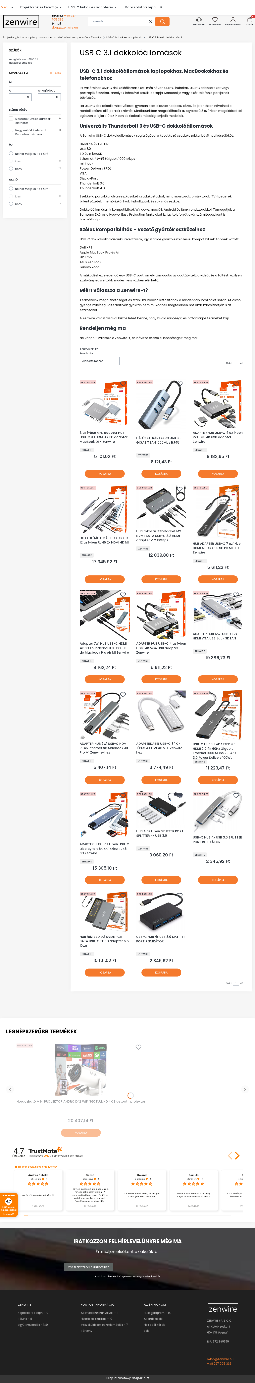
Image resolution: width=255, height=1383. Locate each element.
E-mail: (65, 26)
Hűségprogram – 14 (157, 1313)
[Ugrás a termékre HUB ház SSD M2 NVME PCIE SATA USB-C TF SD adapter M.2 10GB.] (105, 911)
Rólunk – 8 (25, 1319)
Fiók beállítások (154, 1325)
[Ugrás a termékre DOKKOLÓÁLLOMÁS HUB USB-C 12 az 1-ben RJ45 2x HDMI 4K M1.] (105, 509)
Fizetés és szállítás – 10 (96, 1319)
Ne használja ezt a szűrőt (32, 154)
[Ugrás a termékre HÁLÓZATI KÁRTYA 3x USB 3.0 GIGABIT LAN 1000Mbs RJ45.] (161, 406)
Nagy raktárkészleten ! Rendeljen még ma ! (30, 132)
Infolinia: (64, 18)
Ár (10, 91)
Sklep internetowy (126, 1378)
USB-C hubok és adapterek (124, 37)
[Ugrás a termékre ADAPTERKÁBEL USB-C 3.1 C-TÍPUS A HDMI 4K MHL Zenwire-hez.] (161, 715)
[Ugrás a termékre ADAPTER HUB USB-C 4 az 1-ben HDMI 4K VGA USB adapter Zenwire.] (161, 615)
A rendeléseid (153, 1319)
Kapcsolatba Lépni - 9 (33, 1313)
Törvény (86, 1331)
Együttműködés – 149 (33, 1325)
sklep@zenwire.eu (220, 1359)
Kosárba (105, 474)
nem (18, 169)
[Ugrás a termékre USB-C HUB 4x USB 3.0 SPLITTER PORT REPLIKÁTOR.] (218, 812)
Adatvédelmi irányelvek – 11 (99, 1313)
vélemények (63, 1155)
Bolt (146, 1331)
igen (18, 161)
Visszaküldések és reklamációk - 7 (104, 1325)
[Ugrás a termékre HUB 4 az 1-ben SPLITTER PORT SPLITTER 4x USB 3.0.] (161, 809)
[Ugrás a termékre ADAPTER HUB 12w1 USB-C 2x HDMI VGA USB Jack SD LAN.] (218, 610)
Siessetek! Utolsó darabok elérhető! (33, 121)
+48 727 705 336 (219, 1363)
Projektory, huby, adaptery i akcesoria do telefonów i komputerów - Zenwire (52, 37)
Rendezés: (87, 353)
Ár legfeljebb (46, 91)
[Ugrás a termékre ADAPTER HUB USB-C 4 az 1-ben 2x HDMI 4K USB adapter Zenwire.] (218, 404)
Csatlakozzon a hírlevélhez (88, 1267)
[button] (162, 21)
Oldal (229, 363)
